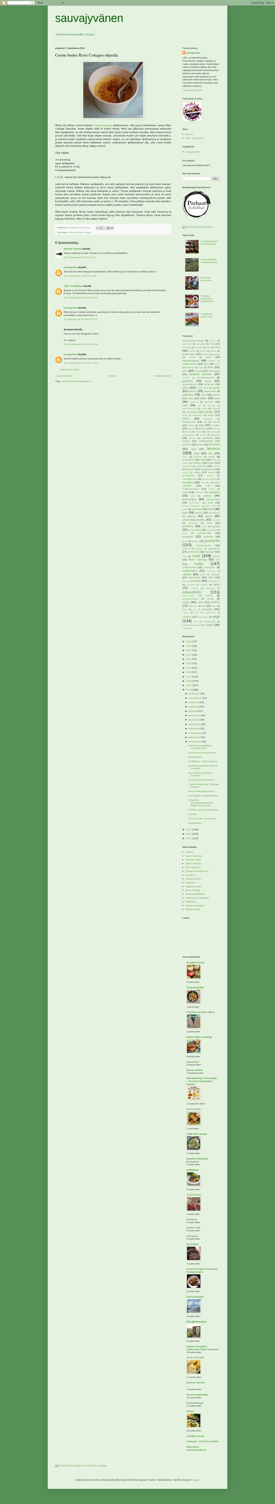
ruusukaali (211, 571)
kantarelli (211, 405)
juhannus (209, 384)
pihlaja (185, 519)
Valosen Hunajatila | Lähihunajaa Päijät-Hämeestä (202, 1348)
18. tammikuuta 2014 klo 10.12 (81, 319)
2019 (189, 667)
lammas (186, 444)
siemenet (186, 581)
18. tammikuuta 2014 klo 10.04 (81, 297)
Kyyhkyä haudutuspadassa (202, 752)
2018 (189, 672)
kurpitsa (215, 434)
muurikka (205, 482)
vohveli (185, 628)
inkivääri (186, 377)
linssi (184, 456)
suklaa (186, 602)
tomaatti (207, 609)
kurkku (203, 434)
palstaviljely (189, 499)
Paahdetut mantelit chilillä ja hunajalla (203, 767)
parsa (185, 509)
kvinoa (192, 438)
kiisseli (216, 421)
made (203, 459)
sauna (202, 574)
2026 (189, 641)
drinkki (192, 350)
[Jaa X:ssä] (105, 228)
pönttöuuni (193, 551)
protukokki (211, 529)
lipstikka (198, 456)
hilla (201, 367)
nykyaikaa (214, 492)
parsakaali (197, 509)
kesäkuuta (194, 719)
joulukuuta (194, 693)
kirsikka (216, 425)
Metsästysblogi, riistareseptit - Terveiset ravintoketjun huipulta (201, 1081)
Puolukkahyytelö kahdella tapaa (209, 242)
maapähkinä (188, 459)
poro (204, 526)
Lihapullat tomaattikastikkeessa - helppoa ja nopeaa (201, 802)
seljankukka (194, 577)
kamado (209, 401)
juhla (185, 388)
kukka (198, 431)
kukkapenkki (188, 434)
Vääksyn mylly (192, 909)
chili (217, 347)
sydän (201, 602)
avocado (186, 347)
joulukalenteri (189, 384)
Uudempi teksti (64, 375)
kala (217, 398)
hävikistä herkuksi (200, 374)
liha (210, 453)
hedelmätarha (189, 363)
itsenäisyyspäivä (205, 377)
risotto (216, 556)
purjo (184, 541)
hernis (217, 363)
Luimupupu (192, 1235)
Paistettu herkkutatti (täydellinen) (207, 298)
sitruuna (210, 588)
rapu (184, 556)
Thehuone (190, 901)
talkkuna (193, 605)
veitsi (196, 621)
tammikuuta (194, 741)
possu (216, 526)
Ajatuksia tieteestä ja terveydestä (197, 1160)
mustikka (187, 482)
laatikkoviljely (206, 440)
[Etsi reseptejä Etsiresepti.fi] (197, 226)
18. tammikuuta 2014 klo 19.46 (81, 344)
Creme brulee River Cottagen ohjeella (203, 785)
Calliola (189, 852)
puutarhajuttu (204, 545)
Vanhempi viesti (162, 375)
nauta (185, 492)
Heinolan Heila (193, 859)
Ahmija (190, 1411)
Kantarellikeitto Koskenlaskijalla (209, 261)
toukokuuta (194, 724)
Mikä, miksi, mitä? (194, 138)
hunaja (198, 370)
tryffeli (185, 612)
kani (199, 405)
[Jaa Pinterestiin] (112, 228)
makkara (197, 462)
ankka (213, 340)
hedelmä (212, 360)
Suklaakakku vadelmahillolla (203, 795)
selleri (211, 577)
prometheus (195, 529)
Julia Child (203, 387)
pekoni (198, 512)
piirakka (200, 519)
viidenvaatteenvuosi (191, 625)
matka (197, 472)
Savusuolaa (192, 1061)
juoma (216, 388)
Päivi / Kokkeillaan (73, 286)
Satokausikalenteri (195, 893)
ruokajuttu (209, 567)
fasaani (205, 354)
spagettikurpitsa (190, 598)
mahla (214, 459)
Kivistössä (191, 1219)
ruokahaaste (189, 567)
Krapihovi (190, 875)
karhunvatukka (189, 408)
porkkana (187, 526)
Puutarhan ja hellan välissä (200, 1012)
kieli (205, 421)
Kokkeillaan (192, 1169)
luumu (211, 456)
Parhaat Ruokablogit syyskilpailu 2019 (199, 505)
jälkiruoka (72, 232)
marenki (190, 469)
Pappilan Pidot (193, 886)
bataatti (198, 347)
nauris (211, 488)
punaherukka (204, 533)
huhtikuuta (194, 728)
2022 (189, 654)
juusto (192, 391)
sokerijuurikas (188, 595)
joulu (208, 381)
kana (185, 405)
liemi (196, 453)
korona (203, 428)
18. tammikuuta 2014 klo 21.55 (81, 362)
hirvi (184, 371)
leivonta (213, 448)
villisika (209, 625)
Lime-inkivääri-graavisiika (202, 818)
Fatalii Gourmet (193, 855)
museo (210, 475)
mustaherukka (189, 478)
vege (216, 616)
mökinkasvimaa (190, 488)
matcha (185, 472)
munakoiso (188, 475)
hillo (210, 367)
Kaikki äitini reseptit (196, 1133)
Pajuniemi (190, 882)
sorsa (209, 595)
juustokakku (210, 391)
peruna (191, 516)
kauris (211, 415)
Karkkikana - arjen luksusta (202, 761)
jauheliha (187, 381)
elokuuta (193, 711)
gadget (216, 354)
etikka (213, 350)
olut (193, 495)
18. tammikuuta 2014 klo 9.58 (80, 275)
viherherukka (210, 621)
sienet (197, 581)
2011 (189, 838)
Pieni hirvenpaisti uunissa (201, 791)
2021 (189, 659)
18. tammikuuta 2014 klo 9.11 (80, 257)
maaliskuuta (195, 732)
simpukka (191, 584)
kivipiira (191, 428)
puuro (195, 541)
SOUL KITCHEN (195, 1357)
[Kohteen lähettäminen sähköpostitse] (98, 228)
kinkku (191, 425)
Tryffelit (192, 814)
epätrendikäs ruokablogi (199, 1036)
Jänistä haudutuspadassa (201, 779)
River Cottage (84, 232)
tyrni (197, 612)
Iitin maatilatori (193, 867)
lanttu (200, 444)
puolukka (208, 536)
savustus (215, 574)
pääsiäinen (214, 548)
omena (207, 496)
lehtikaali (214, 444)
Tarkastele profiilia (192, 90)
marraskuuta (195, 697)
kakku (203, 398)
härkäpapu (214, 370)
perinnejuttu (214, 512)
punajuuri (187, 536)
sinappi (203, 584)
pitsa (209, 522)
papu (210, 502)
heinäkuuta (194, 715)
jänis (203, 394)
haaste (192, 357)
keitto (186, 418)
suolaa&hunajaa (195, 1402)
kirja (201, 425)
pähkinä (186, 548)
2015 (189, 685)
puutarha (212, 540)
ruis (218, 559)
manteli (216, 466)
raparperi (210, 551)
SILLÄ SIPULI (193, 1194)
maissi (185, 462)
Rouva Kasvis (193, 1109)
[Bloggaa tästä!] (101, 228)
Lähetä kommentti (69, 369)
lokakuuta (193, 702)
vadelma (186, 616)
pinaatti (216, 519)
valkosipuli (203, 616)
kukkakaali (211, 431)
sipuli (217, 584)
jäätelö (216, 394)
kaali (190, 398)
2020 (189, 663)
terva (184, 609)
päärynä (199, 548)
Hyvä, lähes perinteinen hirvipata (200, 774)
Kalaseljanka (194, 823)
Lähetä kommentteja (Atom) (76, 381)
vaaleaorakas (210, 612)
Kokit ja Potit (193, 1227)
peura (208, 516)
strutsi (210, 598)
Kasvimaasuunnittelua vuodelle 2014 (199, 747)
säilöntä (215, 602)
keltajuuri (208, 418)
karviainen (192, 411)
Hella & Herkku (193, 863)
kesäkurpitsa (189, 421)
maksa (211, 462)
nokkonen (199, 492)
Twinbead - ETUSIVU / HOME (202, 1441)
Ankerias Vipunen (73, 248)
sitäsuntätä (191, 591)
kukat (188, 431)
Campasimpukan (103, 125)
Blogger (195, 1479)
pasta (210, 509)
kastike (208, 412)
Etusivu (113, 375)
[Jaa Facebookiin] (108, 228)
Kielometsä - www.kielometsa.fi (196, 1448)
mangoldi (186, 466)
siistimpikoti (214, 581)
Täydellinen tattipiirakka (207, 315)
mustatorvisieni (209, 478)
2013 (189, 829)
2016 (189, 680)
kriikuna (216, 428)
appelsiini (187, 343)
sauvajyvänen (89, 18)
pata (185, 512)
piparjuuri (193, 522)
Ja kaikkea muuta (195, 962)
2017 (189, 676)
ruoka (198, 563)
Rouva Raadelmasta (197, 1394)
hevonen (190, 367)
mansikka (201, 466)
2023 (189, 650)
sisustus (194, 588)
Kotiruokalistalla (195, 1296)
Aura (212, 343)
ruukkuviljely (189, 571)
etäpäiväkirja (189, 354)
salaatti (186, 574)
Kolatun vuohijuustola (196, 871)
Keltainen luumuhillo (206, 279)
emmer (203, 351)
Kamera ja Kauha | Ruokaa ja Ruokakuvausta (202, 1270)
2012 (189, 833)
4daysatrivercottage (193, 340)
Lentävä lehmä (193, 878)
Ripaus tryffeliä (194, 1070)
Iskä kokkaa (192, 1244)
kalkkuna (194, 401)
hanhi (209, 357)
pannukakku (195, 502)
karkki (204, 408)
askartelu (200, 343)
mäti (208, 485)
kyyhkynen (207, 438)
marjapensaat (207, 469)
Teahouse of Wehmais (197, 897)
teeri (214, 605)
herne (206, 363)
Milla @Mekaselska (196, 1321)
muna (211, 472)
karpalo (216, 408)
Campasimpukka (195, 987)
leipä (193, 449)
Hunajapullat (194, 756)
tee (203, 605)
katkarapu (197, 415)
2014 (189, 689)
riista (196, 555)
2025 (189, 645)
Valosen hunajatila (195, 905)
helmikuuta (194, 737)
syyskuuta (193, 706)
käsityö (186, 440)
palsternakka (213, 499)
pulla (184, 533)
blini (209, 347)
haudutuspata (190, 360)
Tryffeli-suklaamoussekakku (203, 809)
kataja (184, 415)
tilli (194, 609)
